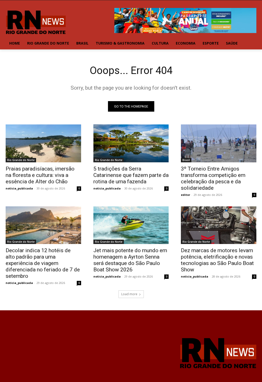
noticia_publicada (19, 188)
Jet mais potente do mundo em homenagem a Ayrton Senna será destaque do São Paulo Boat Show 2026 (130, 260)
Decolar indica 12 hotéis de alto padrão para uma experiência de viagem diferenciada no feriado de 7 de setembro (43, 263)
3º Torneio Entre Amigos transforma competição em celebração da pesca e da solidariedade (213, 178)
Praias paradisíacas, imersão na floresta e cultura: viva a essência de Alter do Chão (40, 175)
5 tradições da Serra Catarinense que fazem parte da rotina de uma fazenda (131, 175)
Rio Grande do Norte (21, 160)
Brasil (186, 160)
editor (185, 195)
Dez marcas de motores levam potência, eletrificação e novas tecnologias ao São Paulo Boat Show (217, 260)
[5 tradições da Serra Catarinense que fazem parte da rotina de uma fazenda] (131, 143)
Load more (129, 294)
